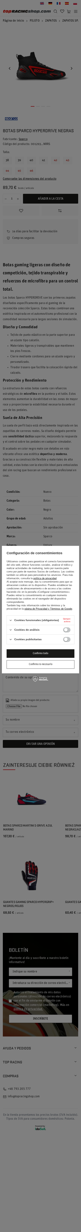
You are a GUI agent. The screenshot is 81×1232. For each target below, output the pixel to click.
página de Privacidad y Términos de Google (48, 608)
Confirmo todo (40, 653)
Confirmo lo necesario (40, 664)
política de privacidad (45, 578)
